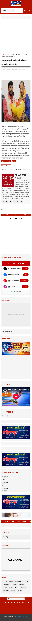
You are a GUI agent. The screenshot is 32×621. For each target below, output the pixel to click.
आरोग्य (27, 581)
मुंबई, (24, 69)
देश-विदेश (15, 584)
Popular (16, 521)
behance (4, 487)
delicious (4, 490)
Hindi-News (19, 581)
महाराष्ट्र (8, 54)
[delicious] (29, 602)
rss (3, 485)
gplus (3, 479)
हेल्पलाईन (20, 590)
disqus (16, 215)
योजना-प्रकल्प (23, 587)
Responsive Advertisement (16, 314)
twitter (4, 478)
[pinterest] (12, 602)
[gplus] (8, 602)
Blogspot (21, 619)
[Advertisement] (16, 37)
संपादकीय (13, 590)
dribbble (4, 484)
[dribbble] (17, 602)
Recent (6, 521)
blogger (6, 215)
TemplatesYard (22, 616)
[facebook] (3, 602)
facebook (26, 215)
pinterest (5, 481)
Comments (26, 521)
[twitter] (5, 602)
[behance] (23, 602)
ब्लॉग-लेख (21, 584)
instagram (5, 482)
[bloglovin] (14, 602)
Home (3, 54)
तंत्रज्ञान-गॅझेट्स (6, 584)
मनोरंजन (5, 587)
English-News (8, 581)
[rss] (20, 602)
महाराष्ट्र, (21, 69)
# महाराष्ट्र (8, 161)
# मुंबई (13, 161)
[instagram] (26, 602)
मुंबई (13, 54)
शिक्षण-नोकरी (6, 590)
